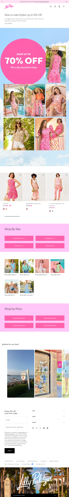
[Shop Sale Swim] (11, 286)
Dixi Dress (6, 203)
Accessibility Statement (32, 461)
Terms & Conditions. (9, 434)
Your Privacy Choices (26, 464)
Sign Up (10, 450)
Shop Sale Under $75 (19, 325)
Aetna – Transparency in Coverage (12, 464)
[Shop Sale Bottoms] (42, 266)
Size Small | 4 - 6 (50, 238)
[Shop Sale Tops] (27, 266)
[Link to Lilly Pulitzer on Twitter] (40, 428)
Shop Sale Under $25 (19, 318)
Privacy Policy (22, 432)
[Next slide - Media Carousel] (65, 371)
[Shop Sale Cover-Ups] (27, 286)
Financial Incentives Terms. (15, 445)
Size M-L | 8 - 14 (19, 245)
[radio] (4, 209)
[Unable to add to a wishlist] (20, 175)
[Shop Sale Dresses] (11, 266)
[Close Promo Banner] (2, 1)
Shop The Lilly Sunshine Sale (41, 1)
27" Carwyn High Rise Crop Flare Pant (56, 204)
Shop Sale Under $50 (50, 318)
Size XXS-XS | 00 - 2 (19, 238)
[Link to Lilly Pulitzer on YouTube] (44, 428)
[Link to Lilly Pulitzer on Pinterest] (47, 428)
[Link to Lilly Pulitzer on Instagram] (33, 428)
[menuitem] (51, 6)
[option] (11, 187)
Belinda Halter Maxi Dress (33, 203)
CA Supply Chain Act (40, 464)
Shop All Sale (8, 23)
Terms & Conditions (20, 461)
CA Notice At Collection (54, 461)
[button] (66, 1)
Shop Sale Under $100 (50, 325)
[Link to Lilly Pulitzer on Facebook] (36, 428)
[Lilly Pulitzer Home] (9, 6)
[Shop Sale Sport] (57, 266)
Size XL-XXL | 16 (50, 245)
